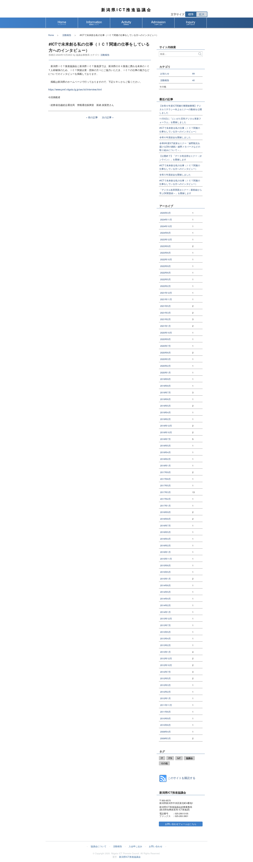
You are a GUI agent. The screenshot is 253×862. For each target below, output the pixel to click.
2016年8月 (165, 519)
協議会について (98, 846)
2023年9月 (165, 246)
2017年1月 (165, 505)
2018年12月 (166, 425)
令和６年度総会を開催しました (175, 137)
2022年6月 (165, 272)
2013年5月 (165, 632)
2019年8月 (165, 386)
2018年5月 (165, 445)
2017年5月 (165, 485)
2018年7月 (165, 439)
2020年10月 (166, 332)
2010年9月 (165, 718)
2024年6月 (165, 233)
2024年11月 (166, 219)
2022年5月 (165, 279)
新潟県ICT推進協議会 (126, 9)
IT (162, 758)
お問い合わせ (155, 846)
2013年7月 (165, 625)
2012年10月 (166, 665)
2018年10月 (166, 432)
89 (193, 73)
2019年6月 (165, 399)
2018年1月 (165, 465)
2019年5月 (165, 406)
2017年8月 (165, 479)
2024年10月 (166, 226)
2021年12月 (166, 293)
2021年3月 (165, 313)
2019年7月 (165, 392)
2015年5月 (165, 572)
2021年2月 (165, 319)
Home (51, 35)
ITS (170, 758)
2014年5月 (165, 592)
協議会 (189, 758)
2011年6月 (165, 712)
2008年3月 (165, 738)
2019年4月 (165, 412)
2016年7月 (165, 525)
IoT (179, 758)
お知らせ (164, 73)
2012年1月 (165, 698)
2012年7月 (165, 672)
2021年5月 (165, 306)
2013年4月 (165, 638)
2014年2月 (165, 605)
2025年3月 (165, 213)
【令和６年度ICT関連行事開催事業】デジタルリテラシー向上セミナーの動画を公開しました (180, 109)
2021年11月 (166, 299)
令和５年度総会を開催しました (175, 174)
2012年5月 (165, 678)
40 (193, 80)
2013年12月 (166, 618)
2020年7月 (165, 346)
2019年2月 (165, 419)
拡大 (201, 14)
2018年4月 (165, 452)
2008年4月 (165, 731)
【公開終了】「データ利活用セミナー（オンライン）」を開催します (180, 157)
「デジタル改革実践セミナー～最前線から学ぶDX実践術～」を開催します (180, 191)
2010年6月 (165, 725)
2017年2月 (165, 499)
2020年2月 (165, 366)
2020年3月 (165, 359)
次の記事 (107, 117)
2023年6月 (165, 253)
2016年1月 (165, 552)
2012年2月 (165, 692)
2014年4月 (165, 598)
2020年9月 (165, 339)
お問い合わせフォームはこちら (180, 824)
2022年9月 (165, 266)
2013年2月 (165, 645)
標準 (191, 14)
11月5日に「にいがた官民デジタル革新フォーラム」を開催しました (180, 120)
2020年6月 (165, 352)
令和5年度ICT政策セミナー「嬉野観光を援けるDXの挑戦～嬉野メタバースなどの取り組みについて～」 (179, 147)
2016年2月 (165, 545)
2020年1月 (165, 372)
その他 (164, 763)
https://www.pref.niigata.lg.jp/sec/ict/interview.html (75, 89)
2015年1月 (165, 578)
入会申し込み (135, 846)
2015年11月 (166, 559)
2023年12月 (166, 239)
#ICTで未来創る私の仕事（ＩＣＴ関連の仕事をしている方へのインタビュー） (179, 129)
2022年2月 (165, 286)
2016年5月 (165, 532)
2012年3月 (165, 685)
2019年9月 (165, 379)
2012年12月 (166, 658)
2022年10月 (166, 259)
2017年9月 (165, 472)
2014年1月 (165, 612)
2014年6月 (165, 585)
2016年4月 (165, 539)
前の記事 (93, 117)
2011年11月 (166, 705)
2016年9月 (165, 512)
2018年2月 (165, 459)
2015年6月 (165, 565)
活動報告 (66, 35)
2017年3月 (165, 492)
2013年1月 (165, 652)
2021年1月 (165, 326)
